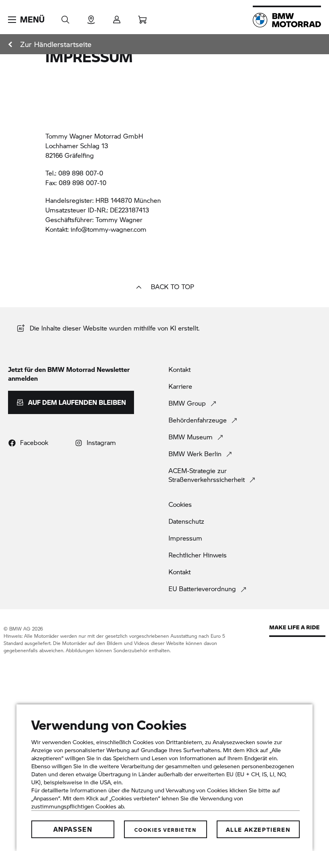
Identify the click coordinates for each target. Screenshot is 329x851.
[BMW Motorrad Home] (287, 20)
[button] (26, 19)
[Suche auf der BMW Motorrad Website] (65, 17)
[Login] (117, 17)
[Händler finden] (91, 17)
